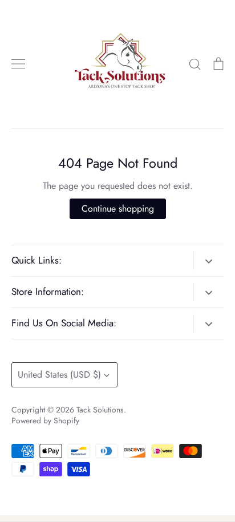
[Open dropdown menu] (208, 261)
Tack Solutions (100, 409)
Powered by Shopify (45, 420)
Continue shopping (118, 208)
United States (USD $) (59, 374)
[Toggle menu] (18, 64)
